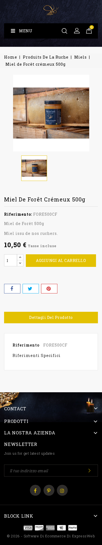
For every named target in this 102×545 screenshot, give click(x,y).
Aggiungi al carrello (61, 260)
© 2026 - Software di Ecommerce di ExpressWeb (51, 536)
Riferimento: (18, 214)
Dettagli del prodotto (51, 317)
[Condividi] (12, 288)
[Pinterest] (49, 288)
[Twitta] (31, 288)
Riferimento (26, 345)
